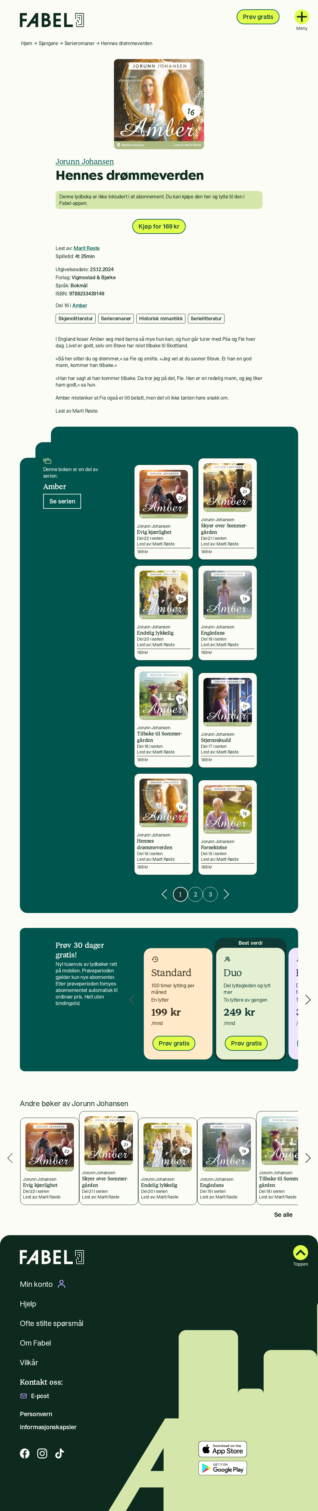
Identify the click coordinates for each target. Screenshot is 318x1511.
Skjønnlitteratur (75, 318)
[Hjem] (52, 20)
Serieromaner (80, 43)
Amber (79, 305)
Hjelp (28, 1304)
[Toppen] (300, 1252)
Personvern (36, 1414)
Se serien (62, 501)
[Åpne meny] (301, 16)
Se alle (283, 1214)
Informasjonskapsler (48, 1427)
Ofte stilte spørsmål (51, 1323)
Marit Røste (87, 248)
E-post (40, 1396)
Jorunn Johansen (85, 161)
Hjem (26, 43)
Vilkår (29, 1362)
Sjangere (48, 43)
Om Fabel (35, 1343)
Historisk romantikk (161, 318)
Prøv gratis (258, 16)
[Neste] (226, 894)
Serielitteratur (206, 318)
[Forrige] (164, 894)
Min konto (36, 1284)
